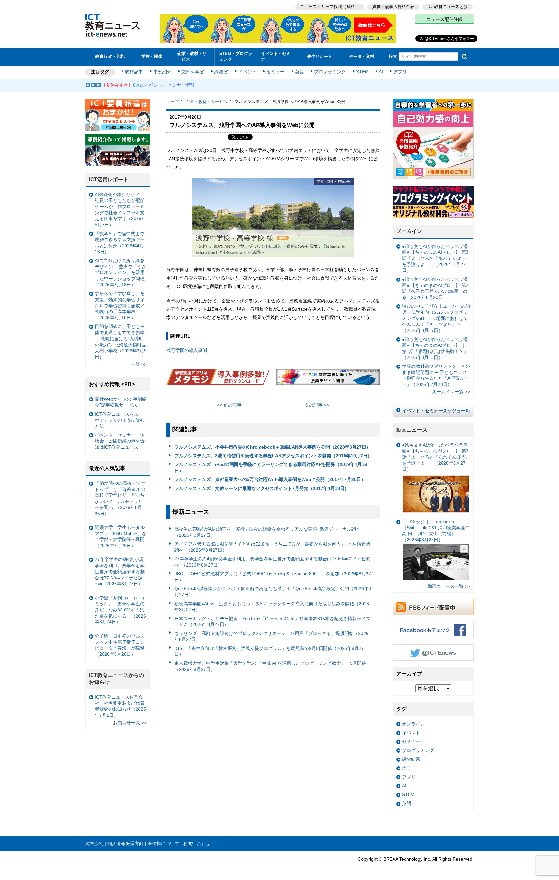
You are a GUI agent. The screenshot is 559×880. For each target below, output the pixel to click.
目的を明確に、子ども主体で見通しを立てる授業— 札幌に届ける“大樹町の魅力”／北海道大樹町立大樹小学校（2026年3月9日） (121, 341)
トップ (172, 101)
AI (381, 71)
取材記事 (134, 71)
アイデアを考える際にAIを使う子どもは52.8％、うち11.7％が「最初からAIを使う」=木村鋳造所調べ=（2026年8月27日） (272, 547)
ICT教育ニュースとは (447, 6)
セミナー (276, 71)
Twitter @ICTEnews (433, 652)
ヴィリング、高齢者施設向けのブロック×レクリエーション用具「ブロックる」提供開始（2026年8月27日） (271, 636)
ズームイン (409, 231)
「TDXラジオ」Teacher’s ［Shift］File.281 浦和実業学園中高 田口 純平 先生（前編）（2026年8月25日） (436, 530)
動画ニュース (411, 430)
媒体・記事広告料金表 (393, 6)
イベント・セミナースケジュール (436, 410)
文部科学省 (192, 71)
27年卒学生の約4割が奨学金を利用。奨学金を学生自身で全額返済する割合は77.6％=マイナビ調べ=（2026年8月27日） (272, 561)
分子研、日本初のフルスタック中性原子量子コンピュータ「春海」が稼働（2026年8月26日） (120, 645)
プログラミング (330, 71)
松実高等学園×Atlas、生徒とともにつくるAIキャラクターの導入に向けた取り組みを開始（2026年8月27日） (271, 606)
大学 (406, 767)
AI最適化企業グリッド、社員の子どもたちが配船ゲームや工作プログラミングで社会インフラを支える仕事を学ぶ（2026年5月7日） (120, 210)
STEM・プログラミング (235, 56)
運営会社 (94, 843)
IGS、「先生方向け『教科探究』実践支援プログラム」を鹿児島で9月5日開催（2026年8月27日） (269, 651)
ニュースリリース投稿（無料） (329, 6)
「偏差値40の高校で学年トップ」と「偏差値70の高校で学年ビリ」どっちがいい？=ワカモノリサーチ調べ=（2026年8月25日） (120, 498)
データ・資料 (361, 56)
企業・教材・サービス (192, 56)
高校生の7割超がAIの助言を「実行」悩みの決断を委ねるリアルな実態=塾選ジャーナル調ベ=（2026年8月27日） (268, 532)
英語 (299, 71)
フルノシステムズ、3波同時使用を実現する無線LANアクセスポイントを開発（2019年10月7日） (273, 455)
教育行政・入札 (110, 56)
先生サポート (319, 56)
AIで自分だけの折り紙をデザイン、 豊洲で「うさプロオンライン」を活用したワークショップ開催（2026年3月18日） (120, 272)
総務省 (221, 71)
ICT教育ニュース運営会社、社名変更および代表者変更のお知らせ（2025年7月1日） (120, 706)
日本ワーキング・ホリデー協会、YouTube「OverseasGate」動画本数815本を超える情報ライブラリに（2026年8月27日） (272, 621)
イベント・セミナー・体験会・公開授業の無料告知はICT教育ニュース (120, 441)
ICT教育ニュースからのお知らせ (116, 679)
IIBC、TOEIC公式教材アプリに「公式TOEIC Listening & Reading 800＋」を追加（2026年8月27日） (272, 576)
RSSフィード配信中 (433, 607)
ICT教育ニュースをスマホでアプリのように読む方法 (120, 420)
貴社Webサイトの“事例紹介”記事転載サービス (121, 402)
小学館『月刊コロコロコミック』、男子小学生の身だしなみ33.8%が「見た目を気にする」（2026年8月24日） (120, 610)
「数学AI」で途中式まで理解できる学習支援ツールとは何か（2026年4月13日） (120, 242)
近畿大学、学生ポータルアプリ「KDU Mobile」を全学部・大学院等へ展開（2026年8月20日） (120, 536)
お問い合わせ (196, 843)
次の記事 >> (316, 405)
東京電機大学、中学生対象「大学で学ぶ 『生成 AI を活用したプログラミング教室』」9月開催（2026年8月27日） (270, 666)
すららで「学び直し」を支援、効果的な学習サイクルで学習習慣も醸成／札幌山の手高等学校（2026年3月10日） (120, 305)
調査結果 (411, 759)
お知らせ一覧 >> (130, 722)
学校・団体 (151, 56)
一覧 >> (139, 364)
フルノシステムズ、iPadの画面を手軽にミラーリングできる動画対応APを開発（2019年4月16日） (270, 467)
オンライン (413, 723)
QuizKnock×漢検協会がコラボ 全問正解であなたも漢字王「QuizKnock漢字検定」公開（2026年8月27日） (272, 591)
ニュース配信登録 (444, 19)
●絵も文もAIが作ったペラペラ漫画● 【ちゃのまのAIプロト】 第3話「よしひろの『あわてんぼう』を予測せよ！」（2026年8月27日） (436, 258)
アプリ (400, 71)
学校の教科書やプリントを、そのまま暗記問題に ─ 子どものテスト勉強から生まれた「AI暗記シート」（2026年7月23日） (436, 375)
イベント (247, 71)
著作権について (163, 843)
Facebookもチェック (433, 630)
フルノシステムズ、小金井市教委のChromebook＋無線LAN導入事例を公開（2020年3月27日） (272, 447)
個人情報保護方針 (125, 843)
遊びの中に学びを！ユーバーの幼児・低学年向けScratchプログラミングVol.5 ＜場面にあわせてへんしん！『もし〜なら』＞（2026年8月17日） (436, 318)
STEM (362, 71)
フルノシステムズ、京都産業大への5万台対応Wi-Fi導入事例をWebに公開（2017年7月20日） (270, 479)
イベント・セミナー (275, 56)
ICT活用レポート (108, 179)
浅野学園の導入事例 (186, 350)
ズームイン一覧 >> (451, 391)
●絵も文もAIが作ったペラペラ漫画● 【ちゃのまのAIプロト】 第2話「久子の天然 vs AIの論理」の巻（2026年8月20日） (435, 288)
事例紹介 (162, 71)
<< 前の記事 (229, 405)
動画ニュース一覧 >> (448, 586)
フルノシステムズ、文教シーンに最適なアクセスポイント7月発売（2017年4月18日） (261, 488)
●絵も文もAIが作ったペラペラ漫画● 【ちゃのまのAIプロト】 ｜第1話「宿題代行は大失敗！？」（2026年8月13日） (435, 348)
